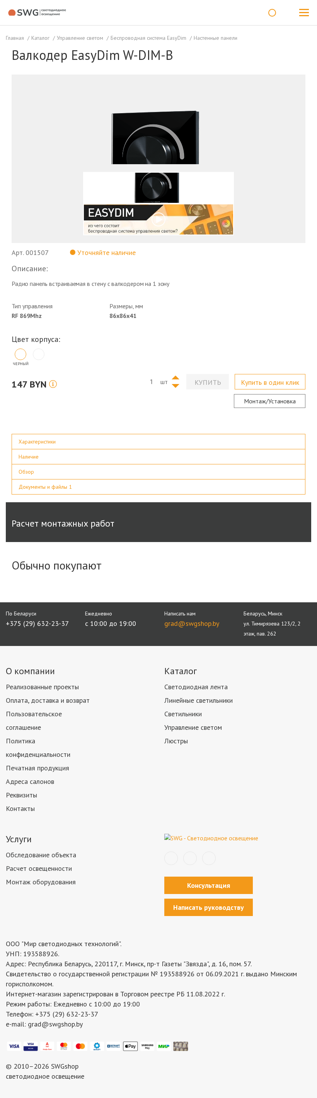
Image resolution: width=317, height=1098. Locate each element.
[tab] (158, 441)
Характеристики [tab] (37, 441)
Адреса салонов (30, 781)
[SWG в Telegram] (190, 858)
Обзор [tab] (26, 471)
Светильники (183, 713)
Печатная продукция (37, 767)
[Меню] (304, 12)
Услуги (19, 839)
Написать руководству (208, 907)
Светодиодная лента (196, 686)
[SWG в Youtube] (209, 858)
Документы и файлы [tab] (45, 486)
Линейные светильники (198, 700)
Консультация (208, 885)
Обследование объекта (41, 854)
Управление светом (193, 727)
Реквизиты (21, 794)
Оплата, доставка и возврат (48, 700)
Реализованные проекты (42, 686)
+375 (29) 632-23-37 (37, 623)
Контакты (20, 808)
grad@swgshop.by (191, 623)
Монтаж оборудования (41, 881)
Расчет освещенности (39, 868)
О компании (30, 671)
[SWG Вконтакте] (171, 858)
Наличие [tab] (29, 456)
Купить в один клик (270, 382)
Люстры (176, 740)
